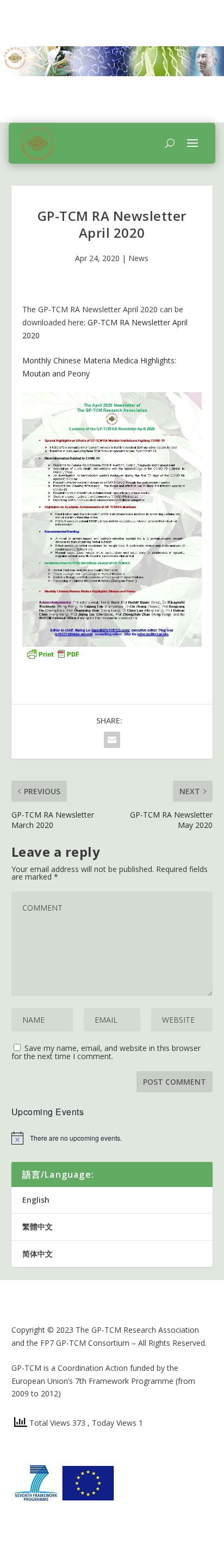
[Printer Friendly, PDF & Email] (52, 653)
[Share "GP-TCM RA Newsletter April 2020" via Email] (112, 740)
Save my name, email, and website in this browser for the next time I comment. (106, 1052)
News (138, 258)
